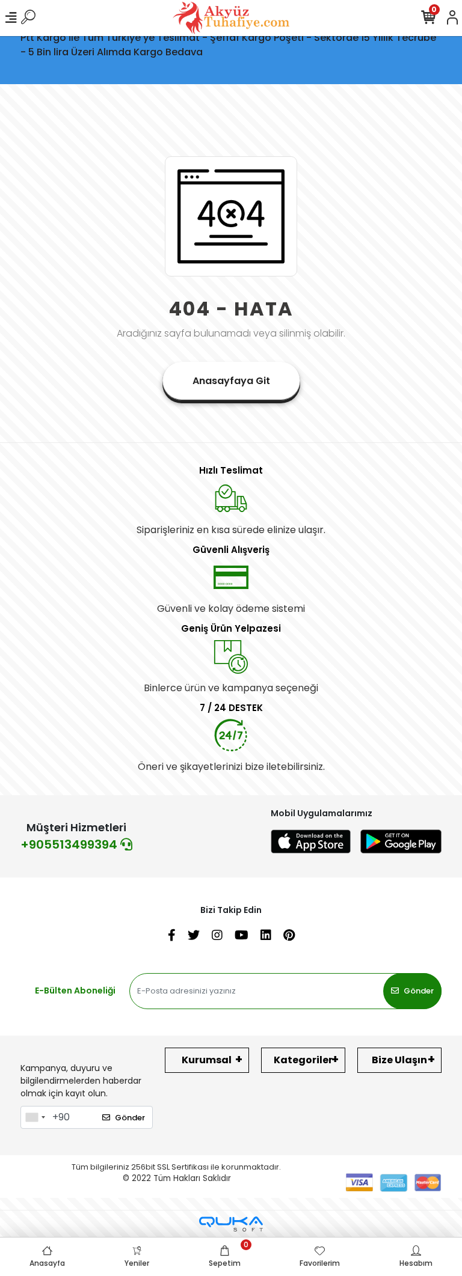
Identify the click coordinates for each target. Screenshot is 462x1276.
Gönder (419, 991)
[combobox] (35, 1117)
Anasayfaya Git (231, 381)
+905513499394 (70, 844)
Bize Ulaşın (399, 1060)
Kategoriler (303, 1060)
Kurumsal (207, 1060)
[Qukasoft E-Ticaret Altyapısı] (231, 1224)
